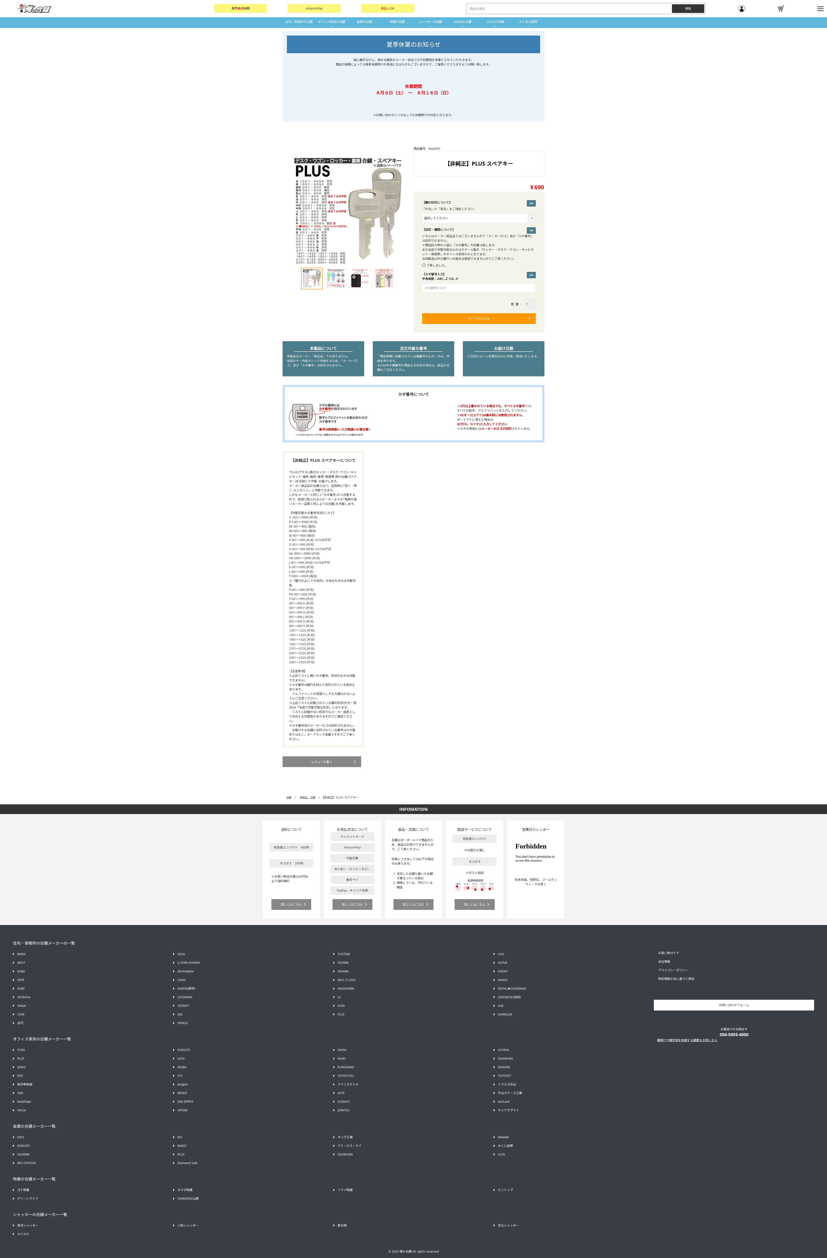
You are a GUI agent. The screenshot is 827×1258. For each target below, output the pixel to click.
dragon (182, 1084)
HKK (20, 1093)
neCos (21, 1110)
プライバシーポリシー (673, 970)
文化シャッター (508, 1225)
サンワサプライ (508, 1110)
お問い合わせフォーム (734, 1005)
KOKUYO (183, 1050)
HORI (21, 988)
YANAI (21, 1006)
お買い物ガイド (668, 953)
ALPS (341, 1093)
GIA (179, 1014)
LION (181, 1058)
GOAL (181, 954)
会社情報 (664, 961)
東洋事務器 (24, 1084)
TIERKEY (183, 1006)
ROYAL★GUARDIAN (512, 988)
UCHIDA (503, 1050)
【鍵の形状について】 (437, 202)
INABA (182, 1067)
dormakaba (185, 971)
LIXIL (501, 954)
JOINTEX (343, 1110)
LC (339, 997)
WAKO (182, 1146)
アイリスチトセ (348, 1084)
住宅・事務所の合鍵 (298, 22)
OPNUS (182, 1023)
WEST (21, 963)
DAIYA (342, 1050)
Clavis (181, 980)
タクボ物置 (185, 1190)
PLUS (20, 1058)
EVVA (341, 1006)
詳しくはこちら (291, 904)
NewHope (24, 1101)
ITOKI (21, 1050)
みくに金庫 (505, 1146)
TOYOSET (504, 1076)
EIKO (20, 1137)
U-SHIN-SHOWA (188, 963)
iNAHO (503, 980)
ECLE (341, 1014)
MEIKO (182, 1093)
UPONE (182, 1110)
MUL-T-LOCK (347, 980)
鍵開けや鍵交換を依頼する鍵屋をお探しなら (687, 1040)
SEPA (20, 980)
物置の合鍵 (397, 22)
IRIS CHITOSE (26, 1163)
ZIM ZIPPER (185, 1101)
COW (20, 1014)
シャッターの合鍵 (430, 22)
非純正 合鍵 (307, 797)
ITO (179, 1076)
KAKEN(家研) (186, 988)
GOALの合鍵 (495, 22)
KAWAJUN (505, 1014)
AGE (501, 1006)
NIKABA (343, 971)
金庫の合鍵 (364, 22)
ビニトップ (505, 1190)
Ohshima (23, 997)
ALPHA (502, 963)
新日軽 (342, 1225)
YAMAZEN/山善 (188, 1198)
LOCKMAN (184, 997)
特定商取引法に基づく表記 (676, 979)
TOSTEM (344, 954)
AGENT (503, 971)
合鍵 (288, 797)
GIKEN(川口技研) (509, 997)
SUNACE (344, 1101)
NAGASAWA (346, 988)
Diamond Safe (187, 1163)
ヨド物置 (23, 1190)
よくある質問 (528, 22)
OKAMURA (505, 1058)
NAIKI (342, 1058)
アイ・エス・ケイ (350, 1146)
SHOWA (343, 963)
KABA (21, 971)
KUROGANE (346, 1067)
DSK (20, 1076)
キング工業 (345, 1137)
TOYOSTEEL (346, 1076)
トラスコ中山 (507, 1084)
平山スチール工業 (510, 1093)
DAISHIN (504, 1067)
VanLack (504, 1101)
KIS (179, 1137)
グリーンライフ (27, 1198)
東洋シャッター (27, 1225)
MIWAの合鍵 (462, 22)
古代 (20, 1023)
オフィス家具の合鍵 (331, 22)
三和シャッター (188, 1225)
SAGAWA (23, 1154)
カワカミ (23, 1234)
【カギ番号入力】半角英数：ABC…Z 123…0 (478, 276)
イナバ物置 (345, 1190)
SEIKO (21, 1067)
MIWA (21, 954)
